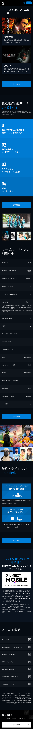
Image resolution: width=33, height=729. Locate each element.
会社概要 (8, 718)
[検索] (24, 2)
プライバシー (14, 718)
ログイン (29, 3)
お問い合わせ (22, 718)
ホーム (3, 718)
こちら (28, 310)
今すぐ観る (16, 84)
